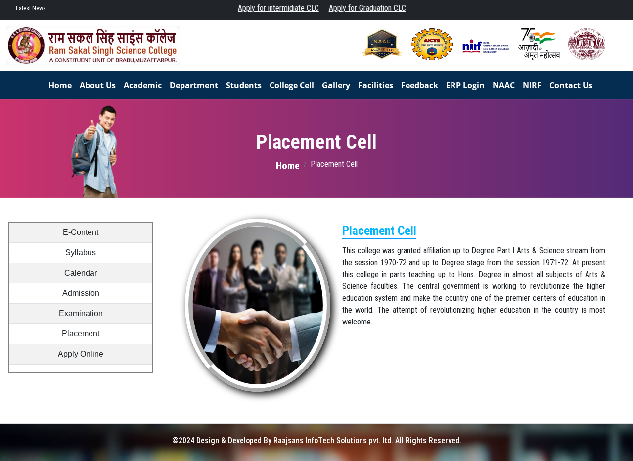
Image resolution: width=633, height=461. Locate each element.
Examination (81, 313)
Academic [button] (143, 85)
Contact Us (570, 85)
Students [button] (244, 85)
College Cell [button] (292, 85)
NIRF (532, 85)
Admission (80, 293)
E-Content (80, 232)
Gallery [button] (336, 85)
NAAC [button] (504, 85)
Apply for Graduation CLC (360, 8)
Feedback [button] (419, 85)
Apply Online (80, 354)
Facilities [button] (375, 85)
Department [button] (194, 85)
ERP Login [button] (465, 85)
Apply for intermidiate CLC (271, 8)
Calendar (80, 273)
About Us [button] (98, 85)
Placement (80, 333)
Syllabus (80, 252)
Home (60, 85)
